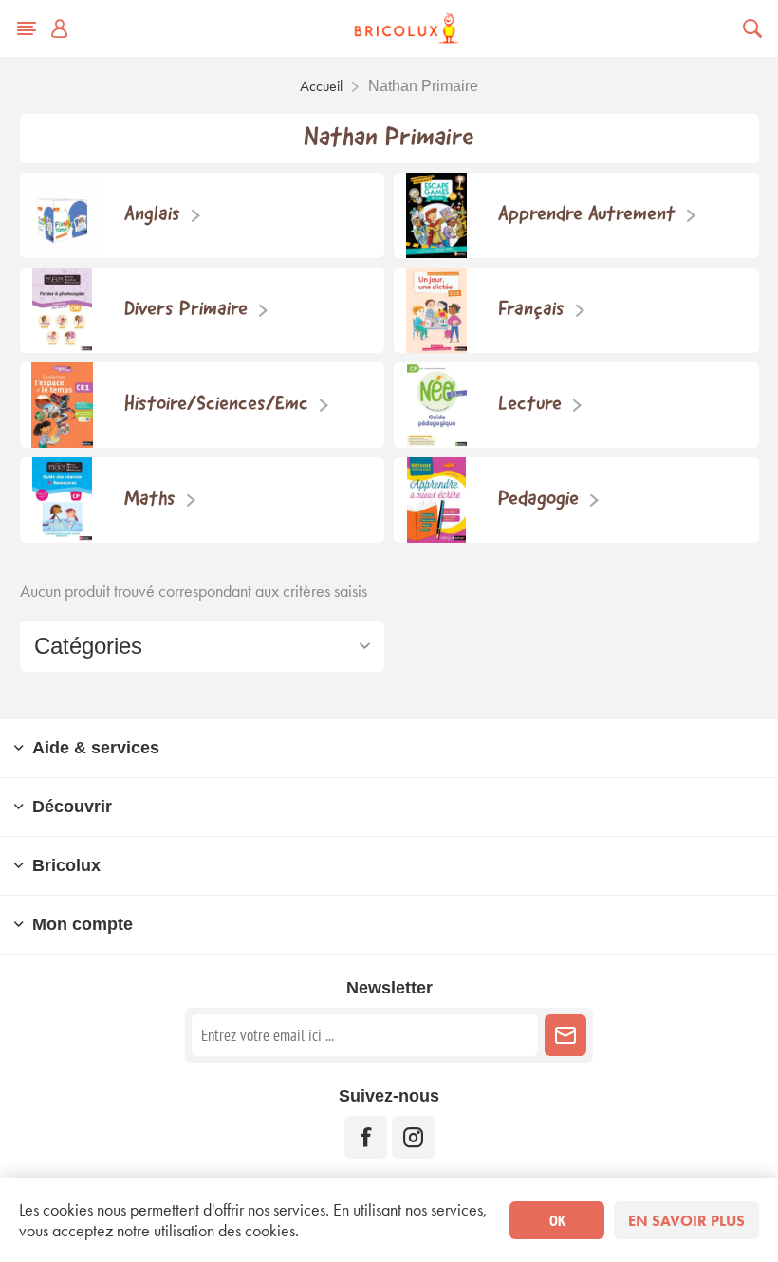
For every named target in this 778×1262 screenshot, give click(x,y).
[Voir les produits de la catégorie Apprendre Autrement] (436, 215)
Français (531, 310)
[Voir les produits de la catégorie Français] (436, 310)
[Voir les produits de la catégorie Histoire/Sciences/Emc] (62, 405)
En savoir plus (686, 1221)
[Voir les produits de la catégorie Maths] (62, 500)
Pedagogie (538, 499)
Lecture (530, 405)
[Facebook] (365, 1137)
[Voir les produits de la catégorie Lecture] (436, 405)
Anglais (152, 215)
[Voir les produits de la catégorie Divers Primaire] (62, 310)
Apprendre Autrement (587, 215)
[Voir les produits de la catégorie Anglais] (62, 215)
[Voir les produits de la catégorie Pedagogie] (436, 500)
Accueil (321, 86)
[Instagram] (413, 1137)
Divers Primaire (186, 310)
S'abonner (565, 1035)
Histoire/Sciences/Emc (216, 405)
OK (557, 1220)
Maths (150, 499)
